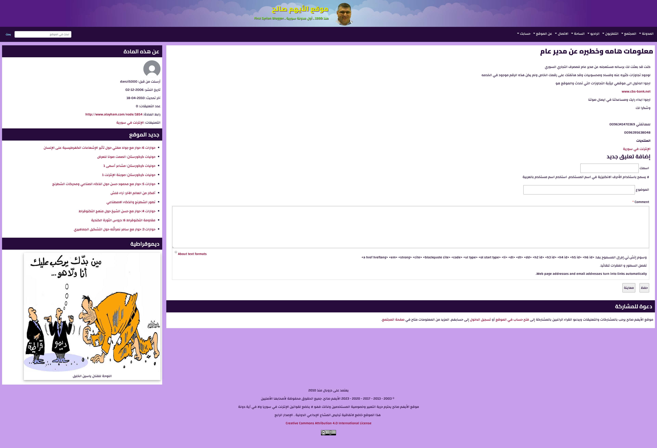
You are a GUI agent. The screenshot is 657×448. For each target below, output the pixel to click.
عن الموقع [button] (544, 33)
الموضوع (642, 189)
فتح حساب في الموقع (512, 319)
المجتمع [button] (630, 33)
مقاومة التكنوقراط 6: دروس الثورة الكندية (123, 220)
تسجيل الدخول (480, 319)
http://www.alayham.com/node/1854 (114, 114)
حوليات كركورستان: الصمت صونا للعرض (126, 157)
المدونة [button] (648, 33)
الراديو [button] (595, 33)
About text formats (192, 254)
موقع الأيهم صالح (300, 8)
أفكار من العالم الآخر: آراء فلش (133, 193)
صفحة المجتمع (393, 319)
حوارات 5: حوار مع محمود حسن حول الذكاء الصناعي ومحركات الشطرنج (103, 184)
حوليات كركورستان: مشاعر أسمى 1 (129, 166)
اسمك (644, 168)
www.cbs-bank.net (636, 91)
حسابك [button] (525, 33)
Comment (642, 202)
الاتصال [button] (563, 33)
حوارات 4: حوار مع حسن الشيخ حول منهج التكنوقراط (117, 211)
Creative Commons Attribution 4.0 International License (328, 423)
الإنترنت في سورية (636, 149)
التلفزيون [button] (612, 33)
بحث (8, 34)
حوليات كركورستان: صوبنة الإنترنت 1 (128, 175)
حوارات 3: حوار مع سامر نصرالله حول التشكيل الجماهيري (114, 229)
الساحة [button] (579, 33)
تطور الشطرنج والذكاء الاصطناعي (130, 202)
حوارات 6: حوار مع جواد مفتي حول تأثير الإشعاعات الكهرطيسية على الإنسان (99, 147)
